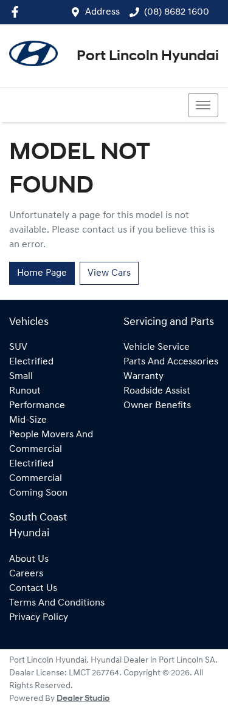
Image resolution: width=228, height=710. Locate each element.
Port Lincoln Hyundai (148, 56)
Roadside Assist (156, 391)
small (21, 376)
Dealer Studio (83, 698)
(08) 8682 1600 (176, 12)
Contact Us (33, 588)
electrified (31, 362)
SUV (18, 347)
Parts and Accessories (170, 362)
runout (25, 391)
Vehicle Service (156, 347)
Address (102, 12)
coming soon (38, 493)
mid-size (28, 420)
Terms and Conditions (57, 603)
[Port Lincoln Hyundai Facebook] (17, 12)
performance (37, 406)
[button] (203, 105)
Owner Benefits (157, 406)
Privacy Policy (38, 618)
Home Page (42, 273)
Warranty (143, 376)
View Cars (109, 273)
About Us (29, 559)
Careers (26, 574)
